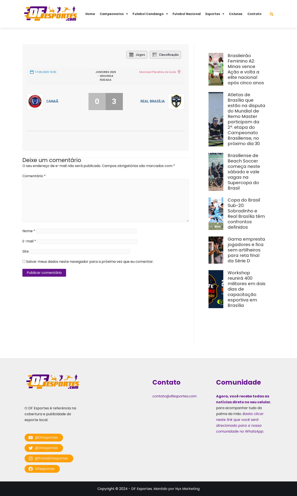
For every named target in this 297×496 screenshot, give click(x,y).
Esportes (212, 14)
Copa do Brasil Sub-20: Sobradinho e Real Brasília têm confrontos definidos (246, 213)
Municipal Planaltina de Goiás (157, 72)
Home (90, 14)
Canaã (52, 101)
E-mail (29, 241)
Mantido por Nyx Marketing (177, 488)
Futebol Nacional (187, 14)
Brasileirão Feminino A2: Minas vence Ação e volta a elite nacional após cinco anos (246, 69)
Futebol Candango (148, 14)
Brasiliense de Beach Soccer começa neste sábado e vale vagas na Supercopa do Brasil (244, 171)
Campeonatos (112, 14)
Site (25, 251)
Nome (28, 230)
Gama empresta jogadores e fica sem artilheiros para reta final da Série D (246, 250)
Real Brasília (152, 101)
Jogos (140, 54)
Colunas (236, 14)
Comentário (34, 176)
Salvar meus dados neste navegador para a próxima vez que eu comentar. (90, 261)
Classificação (169, 54)
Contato (254, 14)
